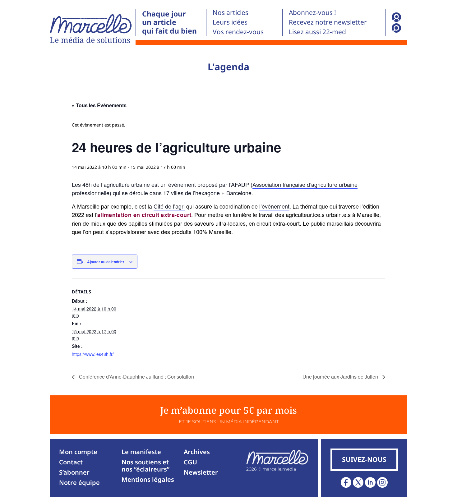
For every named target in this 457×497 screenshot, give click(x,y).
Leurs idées (230, 22)
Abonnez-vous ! (312, 12)
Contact (71, 462)
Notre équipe (79, 482)
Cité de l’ (169, 206)
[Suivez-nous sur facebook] (346, 482)
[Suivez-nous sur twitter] (358, 482)
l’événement (274, 206)
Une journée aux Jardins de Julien (340, 376)
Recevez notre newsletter (328, 22)
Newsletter (201, 472)
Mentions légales (148, 479)
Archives (197, 452)
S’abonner (74, 472)
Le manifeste (141, 452)
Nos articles (230, 12)
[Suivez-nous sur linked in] (370, 482)
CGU (190, 462)
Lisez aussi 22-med (317, 31)
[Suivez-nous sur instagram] (382, 482)
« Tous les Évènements (99, 105)
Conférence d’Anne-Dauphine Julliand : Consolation (136, 376)
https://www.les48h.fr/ (93, 354)
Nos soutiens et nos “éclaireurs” (145, 465)
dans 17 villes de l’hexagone (185, 193)
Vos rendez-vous (238, 31)
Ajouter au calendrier (105, 262)
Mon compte (78, 452)
